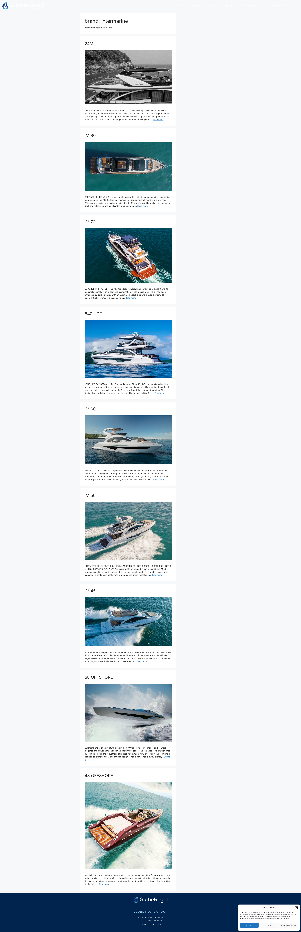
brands (253, 5)
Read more (158, 119)
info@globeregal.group (150, 917)
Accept (249, 925)
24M (89, 43)
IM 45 (90, 590)
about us (211, 5)
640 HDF (93, 313)
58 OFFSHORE (99, 677)
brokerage (226, 5)
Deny (269, 925)
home (181, 5)
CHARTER (240, 5)
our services (194, 5)
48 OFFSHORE (99, 775)
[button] (296, 907)
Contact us (292, 5)
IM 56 (90, 495)
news (265, 5)
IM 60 (90, 408)
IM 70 (90, 221)
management (278, 5)
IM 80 (90, 135)
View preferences (288, 925)
